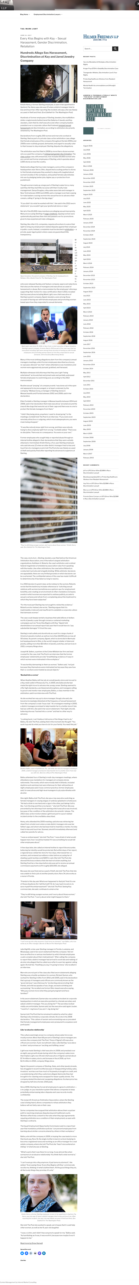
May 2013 (86, 373)
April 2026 (87, 162)
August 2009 (88, 421)
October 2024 (88, 235)
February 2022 (88, 328)
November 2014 (89, 364)
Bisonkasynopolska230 (91, 477)
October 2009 (88, 413)
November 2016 (89, 348)
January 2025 (88, 223)
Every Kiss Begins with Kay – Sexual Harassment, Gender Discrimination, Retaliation (43, 42)
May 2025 (86, 206)
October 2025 (88, 186)
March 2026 (87, 166)
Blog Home (24, 14)
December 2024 (89, 227)
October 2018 (88, 332)
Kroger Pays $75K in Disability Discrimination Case (100, 68)
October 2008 (88, 437)
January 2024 (88, 271)
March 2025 (87, 214)
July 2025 (86, 198)
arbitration (69, 229)
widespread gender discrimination (58, 154)
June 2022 (87, 324)
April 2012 (86, 377)
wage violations (50, 214)
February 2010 (88, 405)
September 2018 (89, 336)
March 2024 (87, 263)
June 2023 (87, 300)
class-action (25, 157)
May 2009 (87, 429)
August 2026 (87, 146)
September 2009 (89, 417)
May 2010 (86, 397)
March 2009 (87, 433)
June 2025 (87, 202)
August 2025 (87, 194)
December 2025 (89, 178)
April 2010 (87, 401)
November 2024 (89, 231)
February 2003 (88, 458)
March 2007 (87, 454)
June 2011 (86, 385)
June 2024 (87, 251)
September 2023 (89, 288)
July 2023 (86, 296)
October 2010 (88, 389)
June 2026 (87, 154)
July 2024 (86, 247)
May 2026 (86, 158)
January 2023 (88, 320)
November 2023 (89, 279)
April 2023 (87, 308)
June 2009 (87, 425)
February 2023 (88, 316)
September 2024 (89, 239)
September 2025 (89, 190)
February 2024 (88, 267)
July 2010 (86, 393)
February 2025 (88, 219)
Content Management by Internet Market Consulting (18, 1282)
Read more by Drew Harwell (31, 1243)
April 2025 (87, 210)
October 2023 (88, 283)
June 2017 (86, 344)
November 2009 (89, 409)
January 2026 (88, 174)
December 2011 (88, 381)
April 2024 (87, 259)
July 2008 (86, 445)
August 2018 (87, 340)
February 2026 (88, 170)
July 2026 (86, 150)
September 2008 (89, 441)
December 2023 (89, 275)
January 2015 (88, 360)
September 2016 (89, 352)
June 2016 (87, 356)
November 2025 (89, 182)
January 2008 (88, 449)
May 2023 (86, 304)
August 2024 (87, 243)
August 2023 (87, 292)
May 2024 (86, 255)
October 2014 (88, 368)
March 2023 (87, 312)
